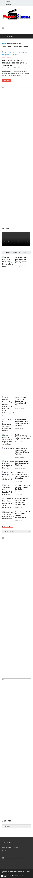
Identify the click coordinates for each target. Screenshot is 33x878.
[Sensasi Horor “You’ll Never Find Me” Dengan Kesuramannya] (8, 512)
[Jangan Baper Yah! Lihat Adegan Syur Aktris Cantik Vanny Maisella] (8, 448)
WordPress (13, 875)
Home (4, 43)
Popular (7, 252)
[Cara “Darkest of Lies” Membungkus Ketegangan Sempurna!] (16, 53)
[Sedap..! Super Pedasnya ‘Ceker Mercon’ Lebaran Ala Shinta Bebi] (8, 472)
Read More (6, 80)
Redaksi (15, 68)
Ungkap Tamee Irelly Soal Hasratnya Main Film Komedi (22, 463)
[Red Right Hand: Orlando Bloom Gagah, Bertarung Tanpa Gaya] (8, 257)
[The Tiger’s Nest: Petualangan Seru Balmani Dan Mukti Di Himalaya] (8, 419)
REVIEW (4, 57)
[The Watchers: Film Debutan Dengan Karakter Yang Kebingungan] (8, 499)
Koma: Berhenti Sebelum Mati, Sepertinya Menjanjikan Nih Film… (20, 401)
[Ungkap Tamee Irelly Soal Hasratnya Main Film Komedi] (8, 461)
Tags (24, 252)
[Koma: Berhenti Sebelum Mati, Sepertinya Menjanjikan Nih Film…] (8, 397)
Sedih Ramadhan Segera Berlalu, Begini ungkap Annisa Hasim (23, 437)
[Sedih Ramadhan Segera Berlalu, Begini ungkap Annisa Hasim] (8, 435)
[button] (3, 876)
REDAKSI (5, 850)
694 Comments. (22, 68)
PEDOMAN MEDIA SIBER (11, 847)
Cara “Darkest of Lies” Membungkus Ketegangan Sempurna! (14, 62)
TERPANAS (9, 57)
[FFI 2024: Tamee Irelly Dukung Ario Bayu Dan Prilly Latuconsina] (8, 485)
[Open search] (28, 36)
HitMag (21, 875)
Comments (16, 252)
